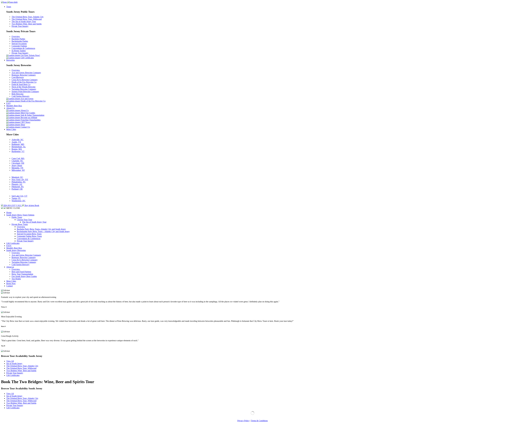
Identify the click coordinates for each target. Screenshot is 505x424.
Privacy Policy (243, 421)
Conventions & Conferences (23, 48)
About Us (10, 108)
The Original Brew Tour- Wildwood (27, 19)
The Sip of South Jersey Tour (24, 21)
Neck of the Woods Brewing (23, 87)
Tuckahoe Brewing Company (24, 89)
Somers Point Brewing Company (25, 91)
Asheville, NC (18, 139)
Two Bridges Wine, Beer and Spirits (27, 24)
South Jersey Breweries (16, 250)
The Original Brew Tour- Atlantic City (28, 17)
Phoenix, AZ (17, 184)
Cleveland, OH (18, 163)
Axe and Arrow (27, 98)
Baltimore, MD (18, 144)
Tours (8, 7)
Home (8, 212)
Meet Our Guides (27, 113)
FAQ (8, 103)
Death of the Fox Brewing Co (24, 82)
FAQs (8, 246)
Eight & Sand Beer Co (21, 84)
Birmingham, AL (19, 147)
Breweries (10, 60)
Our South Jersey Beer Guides (24, 276)
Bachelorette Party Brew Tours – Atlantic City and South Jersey (43, 231)
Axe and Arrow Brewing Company (26, 72)
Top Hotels (16, 279)
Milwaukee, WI (18, 170)
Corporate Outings (19, 46)
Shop (22, 125)
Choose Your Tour (24, 220)
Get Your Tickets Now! (30, 55)
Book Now (11, 283)
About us (10, 267)
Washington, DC (19, 201)
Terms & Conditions (259, 421)
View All (10, 361)
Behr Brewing (17, 94)
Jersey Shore (17, 165)
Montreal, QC (17, 177)
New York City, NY (20, 179)
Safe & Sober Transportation (32, 115)
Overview (16, 36)
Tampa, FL (16, 198)
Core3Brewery (18, 77)
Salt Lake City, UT (19, 196)
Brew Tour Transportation (22, 274)
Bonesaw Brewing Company (24, 75)
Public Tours (17, 217)
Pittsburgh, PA (18, 187)
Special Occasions (19, 43)
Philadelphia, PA (19, 182)
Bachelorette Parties (20, 41)
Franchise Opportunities (30, 120)
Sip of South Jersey (14, 363)
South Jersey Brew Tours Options (20, 215)
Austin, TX (16, 142)
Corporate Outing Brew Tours (29, 236)
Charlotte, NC (17, 161)
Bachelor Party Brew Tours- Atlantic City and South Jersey (41, 229)
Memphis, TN (17, 168)
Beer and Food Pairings (21, 272)
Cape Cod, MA (18, 158)
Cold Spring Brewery (20, 96)
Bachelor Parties (18, 39)
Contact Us (25, 127)
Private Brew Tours (20, 224)
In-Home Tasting (19, 51)
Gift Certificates (27, 58)
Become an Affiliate (28, 117)
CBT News (25, 122)
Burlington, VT (18, 151)
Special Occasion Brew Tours (29, 234)
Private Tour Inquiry (20, 26)
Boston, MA (17, 149)
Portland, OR (17, 189)
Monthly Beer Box (14, 106)
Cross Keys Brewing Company (25, 80)
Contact (9, 286)
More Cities (11, 129)
